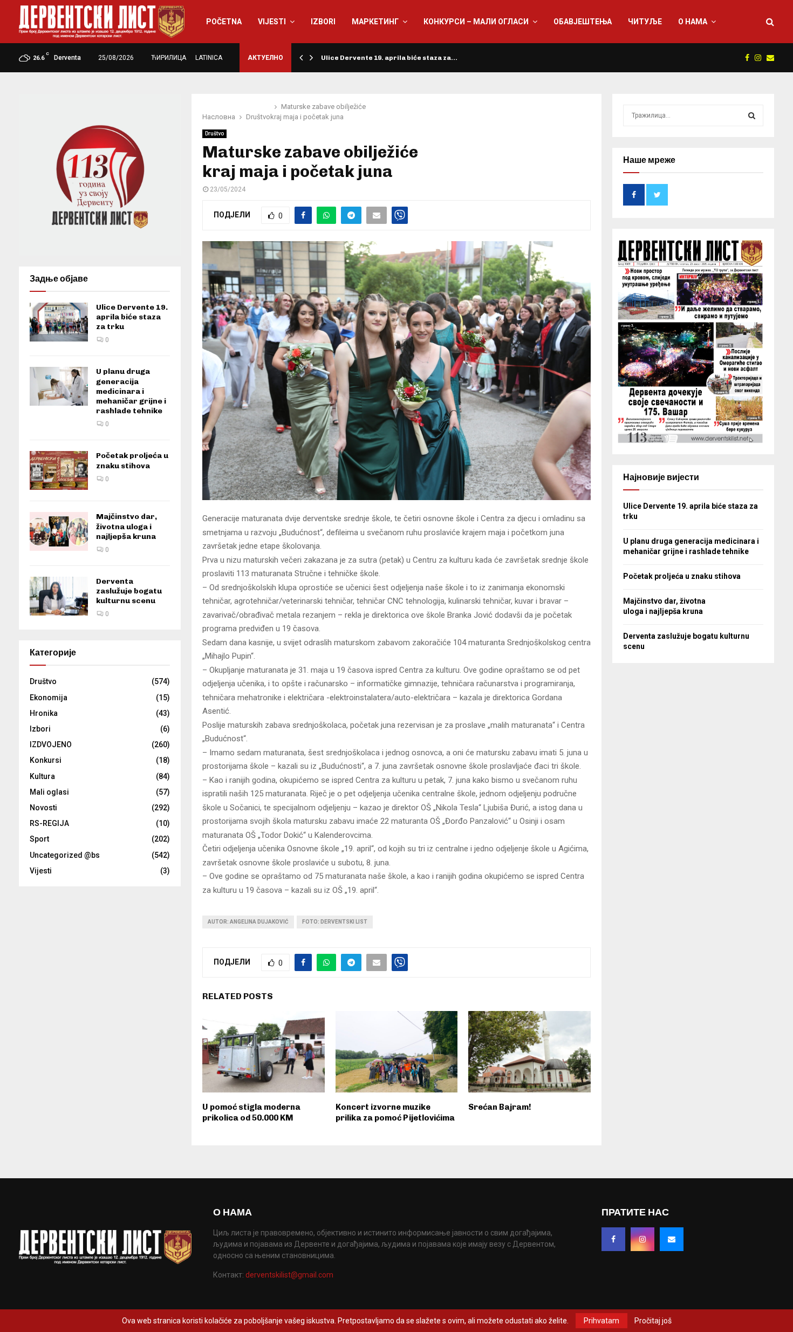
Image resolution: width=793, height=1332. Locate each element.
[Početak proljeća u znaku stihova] (59, 470)
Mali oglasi (49, 792)
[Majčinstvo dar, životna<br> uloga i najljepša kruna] (59, 531)
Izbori (323, 21)
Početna (224, 21)
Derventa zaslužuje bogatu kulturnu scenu (129, 591)
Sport (39, 839)
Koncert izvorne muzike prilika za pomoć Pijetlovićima (395, 1112)
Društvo (214, 133)
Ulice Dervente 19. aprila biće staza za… (389, 58)
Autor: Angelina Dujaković (248, 922)
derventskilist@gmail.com (289, 1274)
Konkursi (45, 760)
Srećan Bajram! (499, 1107)
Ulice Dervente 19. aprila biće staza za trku (132, 317)
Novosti (43, 807)
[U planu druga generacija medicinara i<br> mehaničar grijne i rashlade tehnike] (59, 386)
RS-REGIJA (49, 823)
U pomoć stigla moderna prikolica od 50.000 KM (251, 1112)
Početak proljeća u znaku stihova (132, 460)
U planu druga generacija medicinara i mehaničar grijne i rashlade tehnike (131, 391)
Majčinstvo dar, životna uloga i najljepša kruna (126, 526)
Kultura (42, 776)
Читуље (645, 21)
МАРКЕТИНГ (375, 21)
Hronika (44, 713)
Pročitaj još (653, 1320)
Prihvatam (601, 1320)
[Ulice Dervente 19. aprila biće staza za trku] (59, 322)
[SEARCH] (751, 115)
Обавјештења (582, 21)
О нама (692, 21)
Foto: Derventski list (334, 922)
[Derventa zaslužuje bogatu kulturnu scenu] (59, 596)
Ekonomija (48, 697)
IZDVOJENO (51, 744)
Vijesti (272, 21)
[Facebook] (613, 1239)
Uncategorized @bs (65, 855)
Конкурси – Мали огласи (476, 21)
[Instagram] (642, 1239)
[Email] (671, 1239)
